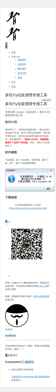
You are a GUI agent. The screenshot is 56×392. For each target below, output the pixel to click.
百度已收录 (46, 100)
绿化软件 (22, 64)
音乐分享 (22, 73)
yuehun (10, 335)
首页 (13, 52)
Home (19, 111)
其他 (20, 77)
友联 (13, 86)
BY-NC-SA (41, 286)
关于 (13, 82)
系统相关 (22, 59)
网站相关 (22, 68)
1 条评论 (28, 362)
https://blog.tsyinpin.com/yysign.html (28, 208)
